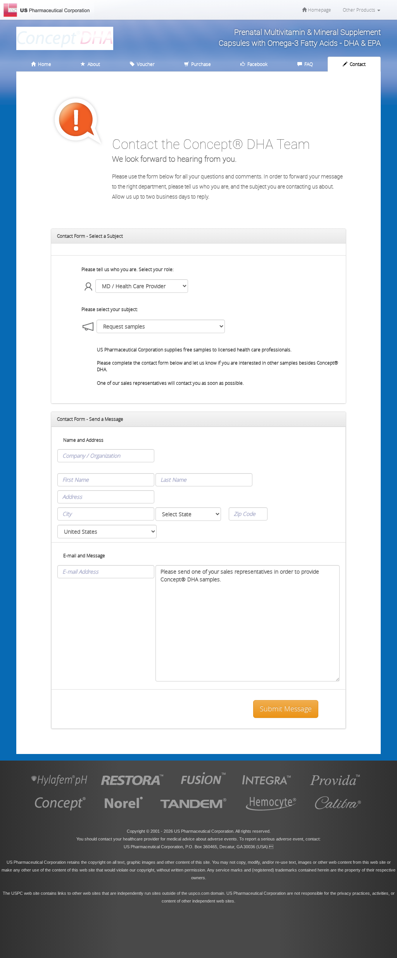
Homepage (319, 10)
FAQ (307, 64)
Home (43, 64)
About (92, 64)
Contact (356, 64)
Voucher (145, 64)
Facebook (256, 64)
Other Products (359, 10)
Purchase (200, 64)
